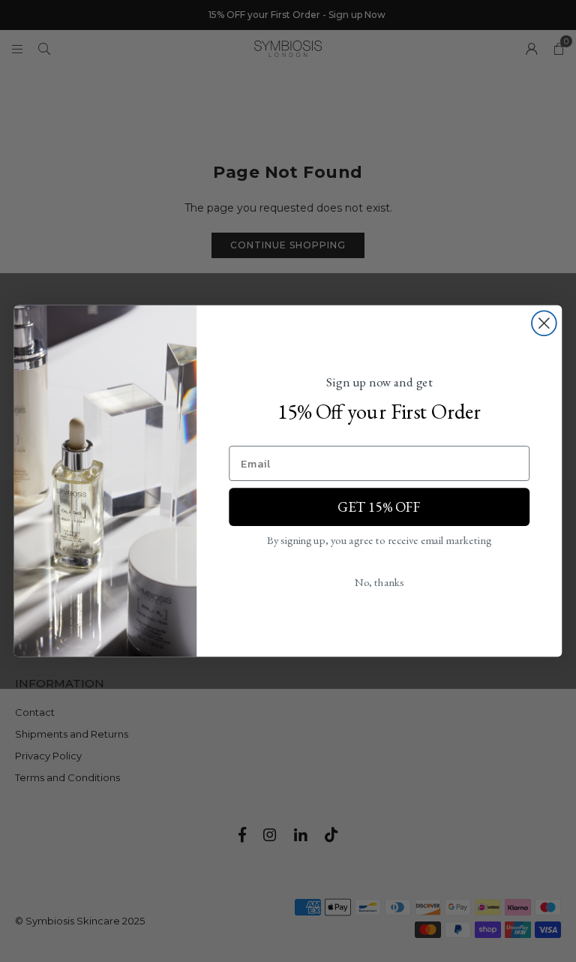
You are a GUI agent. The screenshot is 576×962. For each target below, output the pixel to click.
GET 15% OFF (379, 507)
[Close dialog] (544, 323)
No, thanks (379, 581)
